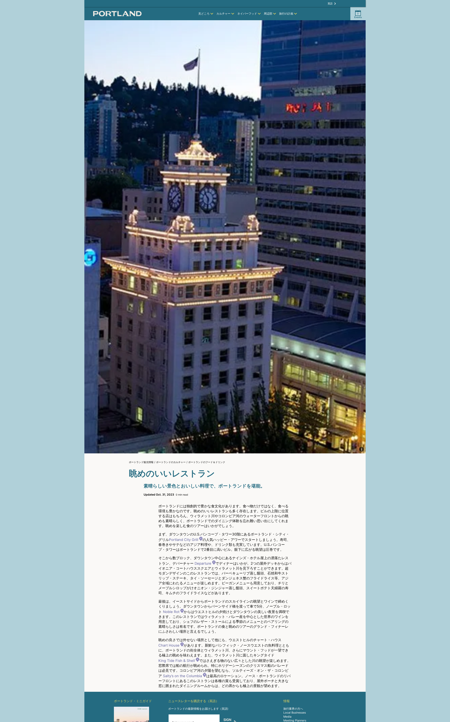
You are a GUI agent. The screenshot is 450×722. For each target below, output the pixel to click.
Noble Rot (171, 612)
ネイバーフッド (247, 13)
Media (287, 716)
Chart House (168, 645)
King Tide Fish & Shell (176, 661)
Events (358, 15)
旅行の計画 (286, 13)
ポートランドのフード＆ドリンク (206, 462)
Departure (203, 563)
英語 (330, 3)
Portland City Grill (183, 540)
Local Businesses (294, 712)
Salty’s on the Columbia (182, 676)
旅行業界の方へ (293, 708)
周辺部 (268, 13)
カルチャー (223, 13)
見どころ (204, 13)
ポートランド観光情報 (141, 462)
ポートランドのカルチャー (171, 462)
